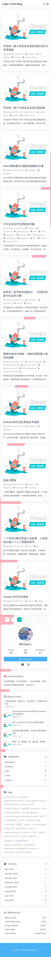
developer (32, 170)
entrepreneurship (29, 816)
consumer (20, 488)
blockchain (9, 824)
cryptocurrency (12, 241)
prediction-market (10, 368)
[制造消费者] (25, 475)
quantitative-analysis (14, 800)
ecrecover (33, 848)
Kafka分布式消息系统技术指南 (21, 422)
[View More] (45, 757)
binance (17, 57)
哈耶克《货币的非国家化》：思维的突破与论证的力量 (25, 293)
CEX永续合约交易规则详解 (19, 224)
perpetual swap (22, 232)
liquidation (24, 238)
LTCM (33, 832)
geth (19, 824)
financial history (12, 832)
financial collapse (23, 852)
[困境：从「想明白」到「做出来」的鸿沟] (7, 743)
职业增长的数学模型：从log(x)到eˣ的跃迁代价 (29, 731)
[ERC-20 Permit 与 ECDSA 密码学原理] (7, 723)
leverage (22, 235)
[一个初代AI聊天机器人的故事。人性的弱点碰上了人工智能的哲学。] (25, 533)
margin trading (30, 57)
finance (30, 54)
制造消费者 (9, 480)
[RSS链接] (28, 664)
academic (35, 808)
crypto (41, 832)
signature (8, 841)
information (29, 845)
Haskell (25, 808)
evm (44, 808)
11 (38, 620)
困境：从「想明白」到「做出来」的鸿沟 (28, 742)
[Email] (22, 664)
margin (43, 238)
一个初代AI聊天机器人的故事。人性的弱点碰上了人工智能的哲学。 (25, 540)
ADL (34, 238)
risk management (37, 235)
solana (30, 601)
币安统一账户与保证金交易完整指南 (24, 107)
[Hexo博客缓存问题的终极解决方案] (25, 161)
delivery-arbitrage (13, 845)
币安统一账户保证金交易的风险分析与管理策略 (25, 48)
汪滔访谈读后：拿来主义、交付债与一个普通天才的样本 (26, 702)
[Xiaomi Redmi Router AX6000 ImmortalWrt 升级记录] (7, 714)
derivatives (10, 235)
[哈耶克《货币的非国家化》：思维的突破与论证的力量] (25, 287)
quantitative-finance (11, 365)
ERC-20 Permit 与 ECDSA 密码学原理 (28, 722)
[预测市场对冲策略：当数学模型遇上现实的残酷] (25, 349)
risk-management (29, 368)
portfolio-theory (30, 365)
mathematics (10, 797)
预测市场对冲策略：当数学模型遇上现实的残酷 (25, 355)
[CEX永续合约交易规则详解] (25, 219)
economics (7, 232)
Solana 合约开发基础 (15, 596)
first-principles (39, 824)
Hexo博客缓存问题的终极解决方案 (23, 166)
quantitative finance (25, 828)
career (30, 484)
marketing (7, 488)
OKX (42, 232)
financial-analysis (34, 362)
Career (23, 836)
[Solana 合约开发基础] (25, 592)
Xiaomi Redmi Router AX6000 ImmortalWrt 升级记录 (29, 712)
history (29, 303)
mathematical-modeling (12, 371)
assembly (32, 836)
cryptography (10, 820)
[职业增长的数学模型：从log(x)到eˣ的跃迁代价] (7, 733)
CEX (34, 232)
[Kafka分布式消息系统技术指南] (25, 417)
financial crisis (11, 836)
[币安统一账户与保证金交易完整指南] (25, 103)
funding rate (10, 238)
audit (21, 820)
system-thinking (12, 816)
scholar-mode (28, 804)
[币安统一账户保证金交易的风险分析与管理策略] (25, 41)
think (30, 546)
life (37, 546)
